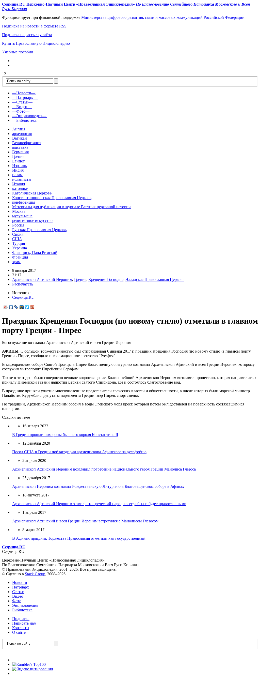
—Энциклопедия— (29, 116)
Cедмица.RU (13, 547)
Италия (18, 184)
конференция (23, 202)
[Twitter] (27, 307)
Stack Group (35, 574)
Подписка (20, 618)
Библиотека (22, 610)
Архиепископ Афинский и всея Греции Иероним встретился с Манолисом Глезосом (85, 521)
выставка (20, 147)
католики (20, 188)
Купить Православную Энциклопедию (36, 43)
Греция (18, 156)
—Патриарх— (24, 97)
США (17, 239)
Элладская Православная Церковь (154, 279)
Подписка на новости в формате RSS (34, 26)
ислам (17, 175)
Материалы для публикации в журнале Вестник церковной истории (71, 207)
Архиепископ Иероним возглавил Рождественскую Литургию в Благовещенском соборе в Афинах (98, 486)
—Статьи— (22, 102)
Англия (18, 129)
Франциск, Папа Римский (34, 252)
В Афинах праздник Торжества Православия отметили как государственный (78, 538)
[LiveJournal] (16, 307)
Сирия (17, 234)
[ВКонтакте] (11, 307)
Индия (18, 170)
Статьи (18, 592)
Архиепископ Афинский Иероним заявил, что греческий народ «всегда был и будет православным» (99, 504)
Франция (20, 257)
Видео (17, 596)
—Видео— (21, 106)
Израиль (19, 165)
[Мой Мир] (21, 307)
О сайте (19, 632)
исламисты (21, 179)
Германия (20, 152)
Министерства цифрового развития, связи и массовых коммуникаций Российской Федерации (163, 17)
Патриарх (20, 587)
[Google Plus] (32, 307)
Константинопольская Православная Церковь (51, 197)
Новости (19, 582)
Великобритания (26, 143)
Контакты (20, 628)
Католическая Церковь (32, 193)
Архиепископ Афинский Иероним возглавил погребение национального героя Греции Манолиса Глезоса (104, 469)
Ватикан (19, 138)
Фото (16, 601)
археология (22, 133)
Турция (18, 243)
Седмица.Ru (23, 297)
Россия (18, 225)
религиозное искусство (32, 220)
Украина (19, 248)
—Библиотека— (26, 120)
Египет (18, 161)
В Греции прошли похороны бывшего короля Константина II (65, 434)
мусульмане (22, 216)
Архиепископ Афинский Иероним (42, 279)
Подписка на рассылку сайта (27, 35)
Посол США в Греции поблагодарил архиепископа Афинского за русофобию (79, 452)
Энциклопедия (25, 605)
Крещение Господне (105, 279)
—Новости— (23, 93)
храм (16, 262)
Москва (18, 211)
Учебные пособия (17, 52)
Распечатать (22, 284)
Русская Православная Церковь (39, 230)
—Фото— (20, 111)
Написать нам (24, 623)
